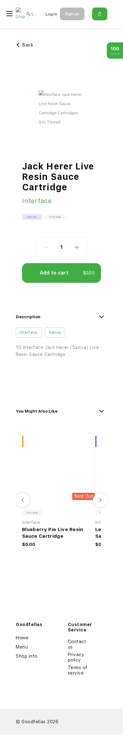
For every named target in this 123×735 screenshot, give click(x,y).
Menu (22, 646)
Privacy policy (76, 657)
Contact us (77, 644)
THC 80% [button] (55, 217)
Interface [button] (29, 332)
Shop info (27, 656)
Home (22, 637)
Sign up (72, 14)
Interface (37, 201)
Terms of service (78, 670)
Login (51, 14)
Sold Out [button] (83, 496)
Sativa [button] (32, 217)
